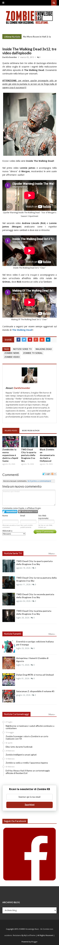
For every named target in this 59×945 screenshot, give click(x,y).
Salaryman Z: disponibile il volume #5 (35, 691)
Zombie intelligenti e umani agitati (21, 754)
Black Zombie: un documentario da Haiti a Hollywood (47, 455)
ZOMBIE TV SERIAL (32, 353)
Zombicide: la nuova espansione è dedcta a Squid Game (10, 455)
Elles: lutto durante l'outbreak (19, 747)
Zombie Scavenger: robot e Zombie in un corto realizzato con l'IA (27, 737)
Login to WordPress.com (28, 511)
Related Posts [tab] (11, 431)
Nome (5, 515)
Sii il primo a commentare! (39, 481)
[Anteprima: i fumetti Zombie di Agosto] (8, 663)
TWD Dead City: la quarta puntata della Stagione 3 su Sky (28, 455)
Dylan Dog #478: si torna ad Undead (35, 674)
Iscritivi (29, 804)
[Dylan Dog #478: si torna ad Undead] (8, 679)
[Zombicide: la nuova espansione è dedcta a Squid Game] (10, 441)
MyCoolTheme (29, 935)
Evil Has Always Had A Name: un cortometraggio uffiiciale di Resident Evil (28, 771)
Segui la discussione (54, 473)
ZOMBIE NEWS (11, 353)
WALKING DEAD (44, 349)
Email (22, 515)
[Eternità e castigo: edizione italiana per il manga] (8, 646)
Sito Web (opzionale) (43, 516)
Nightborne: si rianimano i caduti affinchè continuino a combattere (30, 727)
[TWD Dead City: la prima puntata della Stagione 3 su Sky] (8, 615)
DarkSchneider (10, 57)
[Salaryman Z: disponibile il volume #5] (8, 696)
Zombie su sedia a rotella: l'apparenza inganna (27, 762)
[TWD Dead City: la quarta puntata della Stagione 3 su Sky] (29, 441)
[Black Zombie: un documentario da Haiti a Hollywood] (48, 441)
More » (17, 37)
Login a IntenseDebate (9, 511)
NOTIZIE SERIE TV (22, 349)
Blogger (34, 942)
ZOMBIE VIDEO (12, 357)
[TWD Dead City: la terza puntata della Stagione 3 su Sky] (8, 582)
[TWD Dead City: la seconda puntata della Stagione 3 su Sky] (8, 599)
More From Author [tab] (30, 431)
